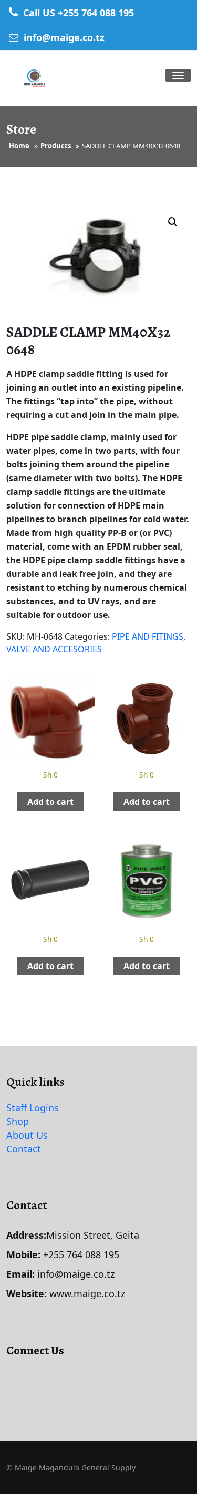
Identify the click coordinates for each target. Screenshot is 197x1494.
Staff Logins (32, 1107)
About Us (27, 1135)
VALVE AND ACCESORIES (54, 649)
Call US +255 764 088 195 (77, 12)
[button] (172, 222)
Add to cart (50, 802)
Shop (17, 1121)
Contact (23, 1148)
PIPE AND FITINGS (147, 636)
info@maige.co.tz (63, 37)
